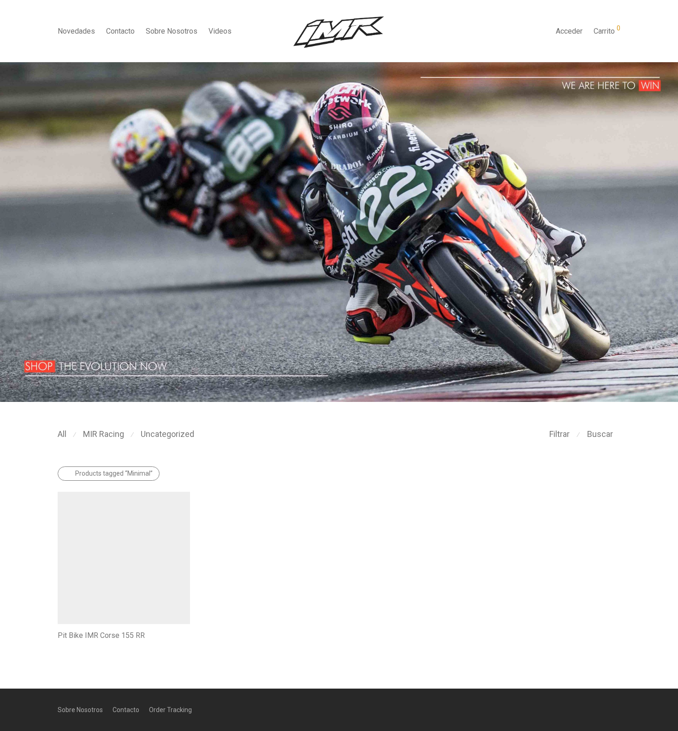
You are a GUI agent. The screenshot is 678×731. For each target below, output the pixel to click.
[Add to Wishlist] (185, 635)
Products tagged (114, 473)
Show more (70, 648)
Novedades (76, 31)
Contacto (120, 31)
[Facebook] (586, 709)
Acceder (569, 31)
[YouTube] (617, 709)
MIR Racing (103, 434)
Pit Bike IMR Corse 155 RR (101, 635)
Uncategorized (167, 434)
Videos (220, 31)
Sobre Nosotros (171, 31)
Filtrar (559, 434)
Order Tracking (170, 709)
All (62, 434)
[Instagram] (602, 709)
